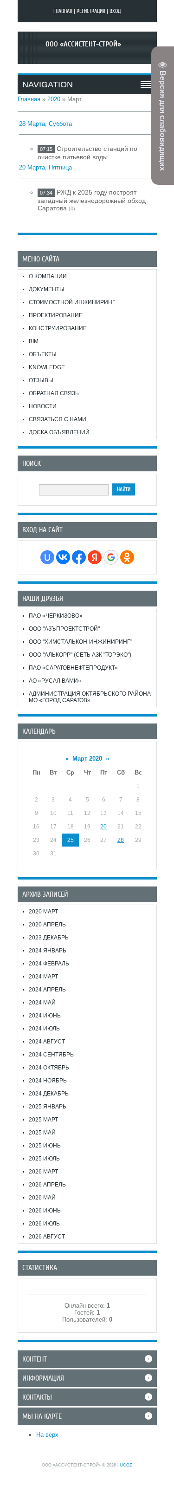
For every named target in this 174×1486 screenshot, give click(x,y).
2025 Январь (47, 1106)
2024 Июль (44, 1028)
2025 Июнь (45, 1145)
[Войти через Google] (110, 557)
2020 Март (43, 911)
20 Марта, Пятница (45, 167)
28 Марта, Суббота (45, 123)
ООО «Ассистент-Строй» (83, 44)
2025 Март (43, 1119)
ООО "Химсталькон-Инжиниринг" (80, 642)
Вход (115, 11)
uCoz (126, 1465)
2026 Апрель (47, 1184)
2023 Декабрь (49, 937)
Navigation (47, 84)
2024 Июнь (45, 1015)
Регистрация (91, 11)
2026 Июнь (45, 1210)
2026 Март (43, 1171)
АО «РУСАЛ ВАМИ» (55, 681)
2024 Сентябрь (51, 1054)
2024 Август (47, 1041)
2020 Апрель (47, 924)
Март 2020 (87, 758)
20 (103, 826)
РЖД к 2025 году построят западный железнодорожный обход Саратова (92, 200)
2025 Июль (44, 1158)
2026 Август (47, 1236)
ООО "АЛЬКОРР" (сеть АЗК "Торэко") (80, 655)
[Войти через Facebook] (79, 557)
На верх (47, 1434)
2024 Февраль (49, 963)
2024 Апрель (47, 989)
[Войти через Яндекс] (95, 557)
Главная (62, 11)
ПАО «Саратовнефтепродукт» (73, 668)
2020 (53, 99)
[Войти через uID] (47, 557)
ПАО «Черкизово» (56, 616)
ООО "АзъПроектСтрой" (64, 629)
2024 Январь (47, 950)
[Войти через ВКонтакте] (63, 557)
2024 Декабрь (49, 1093)
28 (120, 840)
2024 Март (43, 976)
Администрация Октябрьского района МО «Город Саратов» (90, 697)
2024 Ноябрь (48, 1080)
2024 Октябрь (49, 1067)
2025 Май (42, 1132)
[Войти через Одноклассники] (127, 557)
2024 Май (42, 1002)
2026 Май (42, 1197)
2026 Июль (44, 1223)
